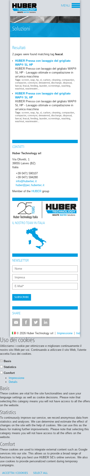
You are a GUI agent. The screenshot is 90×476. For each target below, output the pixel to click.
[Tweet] (36, 322)
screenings (54, 85)
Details (13, 382)
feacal (26, 85)
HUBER (36, 191)
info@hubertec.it (26, 181)
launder (43, 85)
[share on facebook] (26, 322)
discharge (56, 82)
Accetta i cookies (15, 473)
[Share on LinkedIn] (45, 322)
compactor (20, 82)
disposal (67, 82)
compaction (68, 80)
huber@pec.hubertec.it (30, 185)
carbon (46, 80)
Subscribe (21, 297)
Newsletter (20, 260)
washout (19, 88)
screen (25, 80)
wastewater (31, 88)
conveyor (32, 82)
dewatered (44, 82)
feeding (34, 85)
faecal (18, 85)
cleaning (56, 80)
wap (32, 80)
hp (37, 80)
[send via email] (16, 322)
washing (65, 85)
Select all (40, 473)
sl (41, 80)
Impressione (65, 333)
